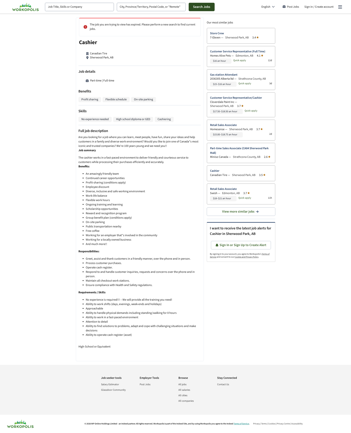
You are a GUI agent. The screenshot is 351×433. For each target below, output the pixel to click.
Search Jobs (201, 7)
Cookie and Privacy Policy (246, 257)
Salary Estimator (110, 384)
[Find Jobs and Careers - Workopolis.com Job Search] (25, 7)
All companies (186, 401)
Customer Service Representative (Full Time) (237, 51)
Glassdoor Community (113, 390)
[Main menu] (340, 7)
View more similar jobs (238, 211)
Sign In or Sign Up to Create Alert (243, 245)
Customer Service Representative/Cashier (236, 98)
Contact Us (223, 384)
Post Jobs (293, 7)
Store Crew (217, 33)
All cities (182, 395)
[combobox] (79, 7)
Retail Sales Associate (223, 125)
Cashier (214, 171)
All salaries (184, 390)
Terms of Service (241, 423)
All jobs (182, 384)
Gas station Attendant (223, 75)
